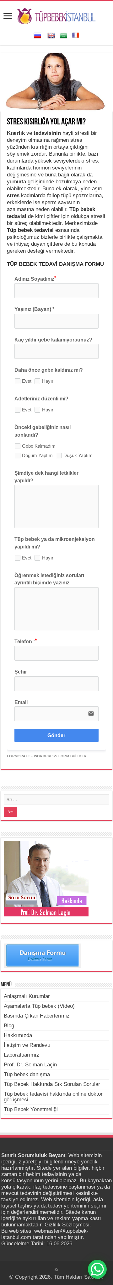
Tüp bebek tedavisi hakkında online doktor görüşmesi (53, 1097)
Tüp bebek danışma (27, 1074)
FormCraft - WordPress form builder (47, 756)
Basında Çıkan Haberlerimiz (37, 1016)
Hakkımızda (18, 1035)
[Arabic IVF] (63, 35)
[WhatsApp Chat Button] (97, 1269)
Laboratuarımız (21, 1055)
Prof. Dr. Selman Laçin (30, 1065)
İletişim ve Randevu (27, 1045)
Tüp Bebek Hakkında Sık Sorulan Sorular (52, 1084)
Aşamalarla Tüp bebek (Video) (39, 1006)
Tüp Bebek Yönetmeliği (31, 1109)
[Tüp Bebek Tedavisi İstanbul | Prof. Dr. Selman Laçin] (56, 15)
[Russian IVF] (37, 35)
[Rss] (56, 1269)
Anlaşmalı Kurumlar (27, 996)
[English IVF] (51, 35)
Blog (9, 1026)
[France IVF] (75, 35)
